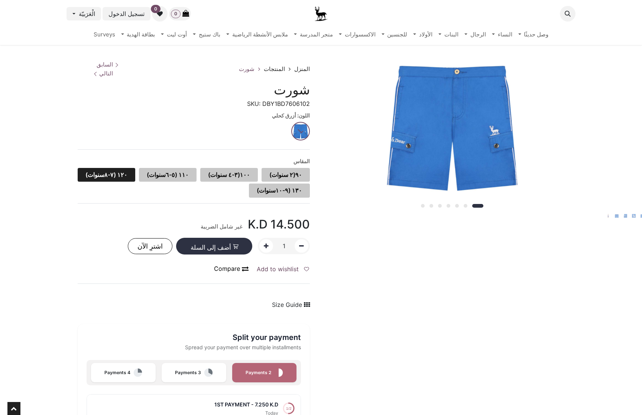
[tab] (264, 372)
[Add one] (266, 246)
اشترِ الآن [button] (150, 246)
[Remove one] (301, 246)
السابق (105, 64)
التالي (106, 73)
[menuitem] (533, 34)
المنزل (302, 68)
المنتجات (274, 68)
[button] (567, 14)
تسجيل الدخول (126, 13)
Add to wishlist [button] (279, 269)
